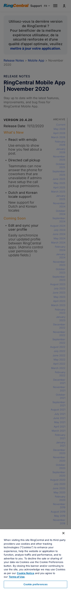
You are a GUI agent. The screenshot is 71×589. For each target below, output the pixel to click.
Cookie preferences (35, 584)
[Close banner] (63, 533)
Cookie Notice (25, 573)
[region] (35, 559)
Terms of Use (17, 576)
